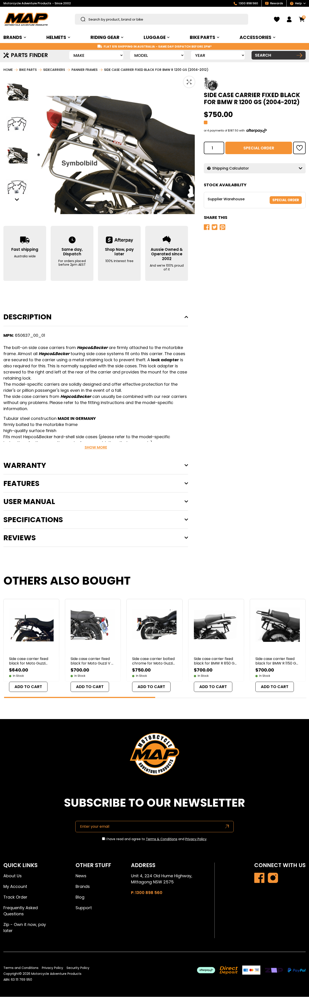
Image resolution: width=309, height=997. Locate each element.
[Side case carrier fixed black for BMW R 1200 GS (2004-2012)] (259, 878)
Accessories (255, 37)
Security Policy (78, 968)
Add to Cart (28, 686)
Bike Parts (202, 37)
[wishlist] (277, 19)
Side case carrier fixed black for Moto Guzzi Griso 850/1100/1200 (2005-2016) (28, 661)
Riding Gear (104, 37)
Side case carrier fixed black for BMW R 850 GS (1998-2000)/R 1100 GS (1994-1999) (215, 661)
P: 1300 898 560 (146, 892)
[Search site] (83, 19)
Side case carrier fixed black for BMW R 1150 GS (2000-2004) (276, 661)
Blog (80, 897)
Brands (83, 886)
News (81, 876)
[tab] (79, 697)
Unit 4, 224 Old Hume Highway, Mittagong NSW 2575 (161, 879)
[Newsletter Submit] (227, 826)
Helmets (56, 37)
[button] (17, 92)
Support (84, 908)
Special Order (258, 148)
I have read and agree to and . (156, 839)
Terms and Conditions (20, 968)
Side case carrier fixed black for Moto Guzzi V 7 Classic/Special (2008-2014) (92, 661)
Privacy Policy (196, 839)
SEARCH (263, 55)
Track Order (15, 897)
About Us (12, 876)
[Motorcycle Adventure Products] (26, 19)
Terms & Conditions (161, 839)
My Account (15, 886)
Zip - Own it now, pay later (24, 927)
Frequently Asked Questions (20, 911)
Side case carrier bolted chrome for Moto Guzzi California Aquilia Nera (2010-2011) (153, 661)
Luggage (155, 37)
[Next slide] (17, 199)
